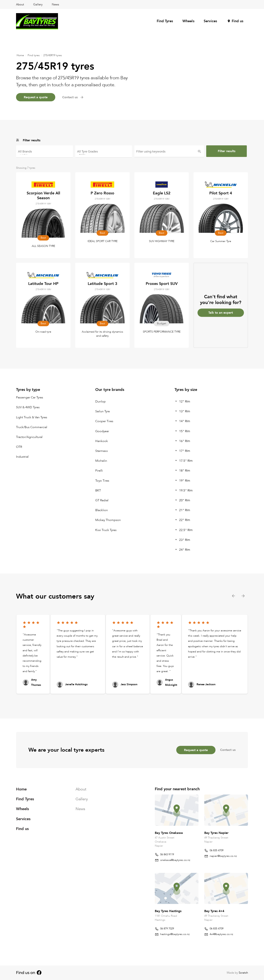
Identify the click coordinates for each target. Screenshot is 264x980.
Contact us (228, 750)
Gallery (38, 4)
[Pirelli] (44, 153)
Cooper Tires (104, 421)
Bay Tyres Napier (216, 833)
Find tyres (34, 55)
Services (210, 21)
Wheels (188, 21)
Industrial (22, 457)
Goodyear (102, 431)
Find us (237, 21)
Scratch (243, 973)
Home (20, 55)
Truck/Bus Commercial (31, 427)
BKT (98, 490)
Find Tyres (165, 21)
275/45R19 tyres (52, 55)
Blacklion (101, 510)
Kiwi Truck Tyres (106, 530)
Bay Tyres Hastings (168, 911)
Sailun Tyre (102, 411)
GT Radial (101, 500)
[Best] (103, 153)
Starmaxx (101, 451)
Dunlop (100, 401)
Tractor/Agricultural (29, 437)
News (55, 4)
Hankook (101, 441)
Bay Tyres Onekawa (169, 833)
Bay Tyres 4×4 (214, 911)
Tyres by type (28, 389)
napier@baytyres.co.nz (223, 856)
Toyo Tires (102, 481)
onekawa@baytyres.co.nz (175, 860)
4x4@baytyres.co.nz (221, 934)
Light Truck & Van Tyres (31, 417)
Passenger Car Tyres (29, 398)
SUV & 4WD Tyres (28, 407)
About (20, 4)
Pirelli (99, 471)
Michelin (101, 461)
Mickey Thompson (108, 520)
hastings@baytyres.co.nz (175, 934)
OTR (19, 447)
